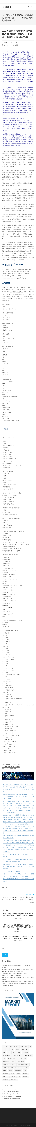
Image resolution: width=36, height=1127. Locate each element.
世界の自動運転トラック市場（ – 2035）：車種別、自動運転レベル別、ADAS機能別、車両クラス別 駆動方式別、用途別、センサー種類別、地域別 (18, 983)
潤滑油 (18, 1074)
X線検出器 (25, 1052)
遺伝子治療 (5, 1080)
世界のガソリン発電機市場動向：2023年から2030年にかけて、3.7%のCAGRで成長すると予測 (18, 927)
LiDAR (17, 1049)
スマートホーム (20, 1061)
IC (3, 1049)
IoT (7, 1049)
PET (27, 1049)
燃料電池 (25, 1074)
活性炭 (12, 1074)
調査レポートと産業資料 (11, 45)
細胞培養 (13, 1077)
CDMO (16, 1046)
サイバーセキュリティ (8, 1061)
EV (30, 1046)
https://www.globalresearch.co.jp (12, 1094)
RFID (14, 1052)
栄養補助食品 (18, 1070)
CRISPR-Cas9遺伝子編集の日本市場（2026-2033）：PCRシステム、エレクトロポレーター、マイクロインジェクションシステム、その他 (18, 796)
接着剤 (4, 1070)
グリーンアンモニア (13, 1058)
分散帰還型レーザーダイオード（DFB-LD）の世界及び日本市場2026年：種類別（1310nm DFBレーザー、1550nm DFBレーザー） (18, 866)
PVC (9, 1052)
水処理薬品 (5, 1074)
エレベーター (16, 1055)
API (11, 1046)
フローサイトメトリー (23, 1064)
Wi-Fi (19, 1052)
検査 (25, 1070)
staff (5, 43)
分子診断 (26, 1067)
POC (4, 1052)
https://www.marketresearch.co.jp (12, 1096)
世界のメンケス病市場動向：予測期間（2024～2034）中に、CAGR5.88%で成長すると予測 (18, 937)
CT (26, 1046)
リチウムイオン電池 (8, 1067)
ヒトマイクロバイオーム (9, 1064)
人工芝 (5, 887)
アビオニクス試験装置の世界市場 (11, 871)
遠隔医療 (25, 1077)
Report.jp (6, 6)
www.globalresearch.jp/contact (11, 767)
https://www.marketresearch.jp (12, 1098)
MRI (23, 1049)
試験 (19, 1077)
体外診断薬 (18, 1067)
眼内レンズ (5, 1077)
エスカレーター (7, 1055)
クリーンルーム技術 (27, 1055)
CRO (22, 1046)
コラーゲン (23, 1058)
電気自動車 (14, 1080)
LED (12, 1049)
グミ (4, 1058)
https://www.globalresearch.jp (11, 1091)
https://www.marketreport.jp (11, 1089)
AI (6, 1046)
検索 (3, 948)
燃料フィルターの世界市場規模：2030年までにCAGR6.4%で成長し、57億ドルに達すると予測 (18, 915)
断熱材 (10, 1070)
